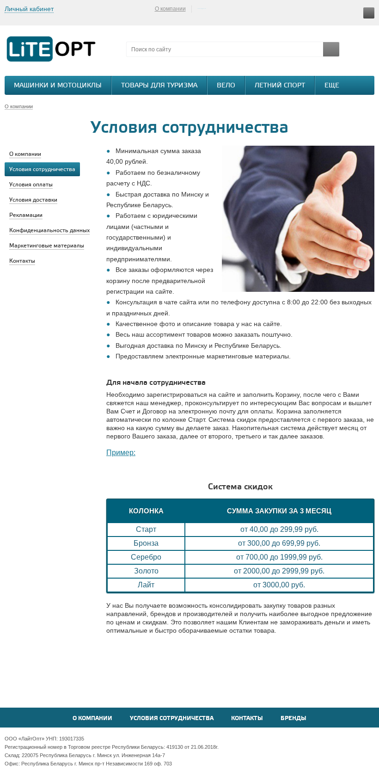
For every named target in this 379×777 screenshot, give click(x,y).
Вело (226, 86)
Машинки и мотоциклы (58, 86)
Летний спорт (280, 86)
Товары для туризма (159, 86)
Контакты (247, 718)
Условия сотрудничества (172, 718)
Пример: (120, 452)
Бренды (293, 718)
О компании (170, 9)
